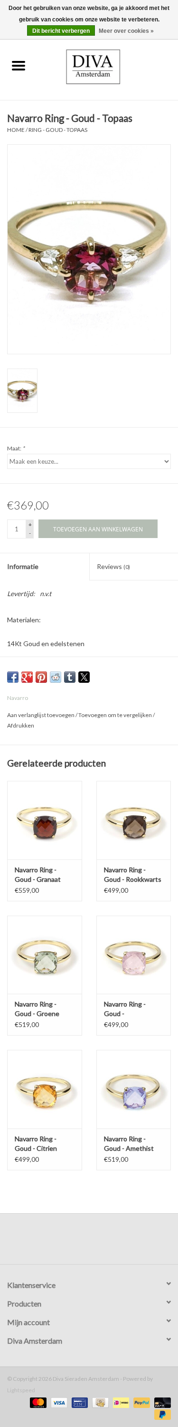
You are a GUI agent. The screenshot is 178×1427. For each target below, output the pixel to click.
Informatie (22, 566)
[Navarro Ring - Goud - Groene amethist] (44, 955)
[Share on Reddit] (55, 677)
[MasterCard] (37, 1402)
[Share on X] (84, 677)
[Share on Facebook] (13, 677)
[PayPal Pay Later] (161, 1413)
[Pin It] (41, 677)
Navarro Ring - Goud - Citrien (36, 1143)
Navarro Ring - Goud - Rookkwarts (132, 874)
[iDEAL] (120, 1402)
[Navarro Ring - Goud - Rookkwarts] (133, 820)
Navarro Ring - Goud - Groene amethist (37, 1009)
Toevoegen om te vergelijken (115, 714)
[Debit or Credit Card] (161, 1402)
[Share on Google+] (27, 677)
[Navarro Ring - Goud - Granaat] (44, 820)
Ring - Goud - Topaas (57, 129)
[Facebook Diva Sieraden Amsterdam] (80, 1242)
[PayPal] (140, 1402)
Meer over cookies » (126, 31)
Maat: (16, 448)
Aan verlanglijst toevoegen (41, 714)
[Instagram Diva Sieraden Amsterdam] (97, 1242)
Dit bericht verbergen (61, 31)
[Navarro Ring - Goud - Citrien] (44, 1089)
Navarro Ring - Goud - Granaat (38, 874)
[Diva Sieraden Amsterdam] (107, 66)
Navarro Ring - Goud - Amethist (129, 1143)
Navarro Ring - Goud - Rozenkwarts (125, 1009)
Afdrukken (20, 725)
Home (16, 129)
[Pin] (78, 1402)
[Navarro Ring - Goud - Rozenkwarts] (133, 955)
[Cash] (99, 1402)
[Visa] (57, 1402)
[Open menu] (18, 65)
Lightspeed (21, 1390)
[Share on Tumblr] (69, 677)
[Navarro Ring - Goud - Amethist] (133, 1089)
